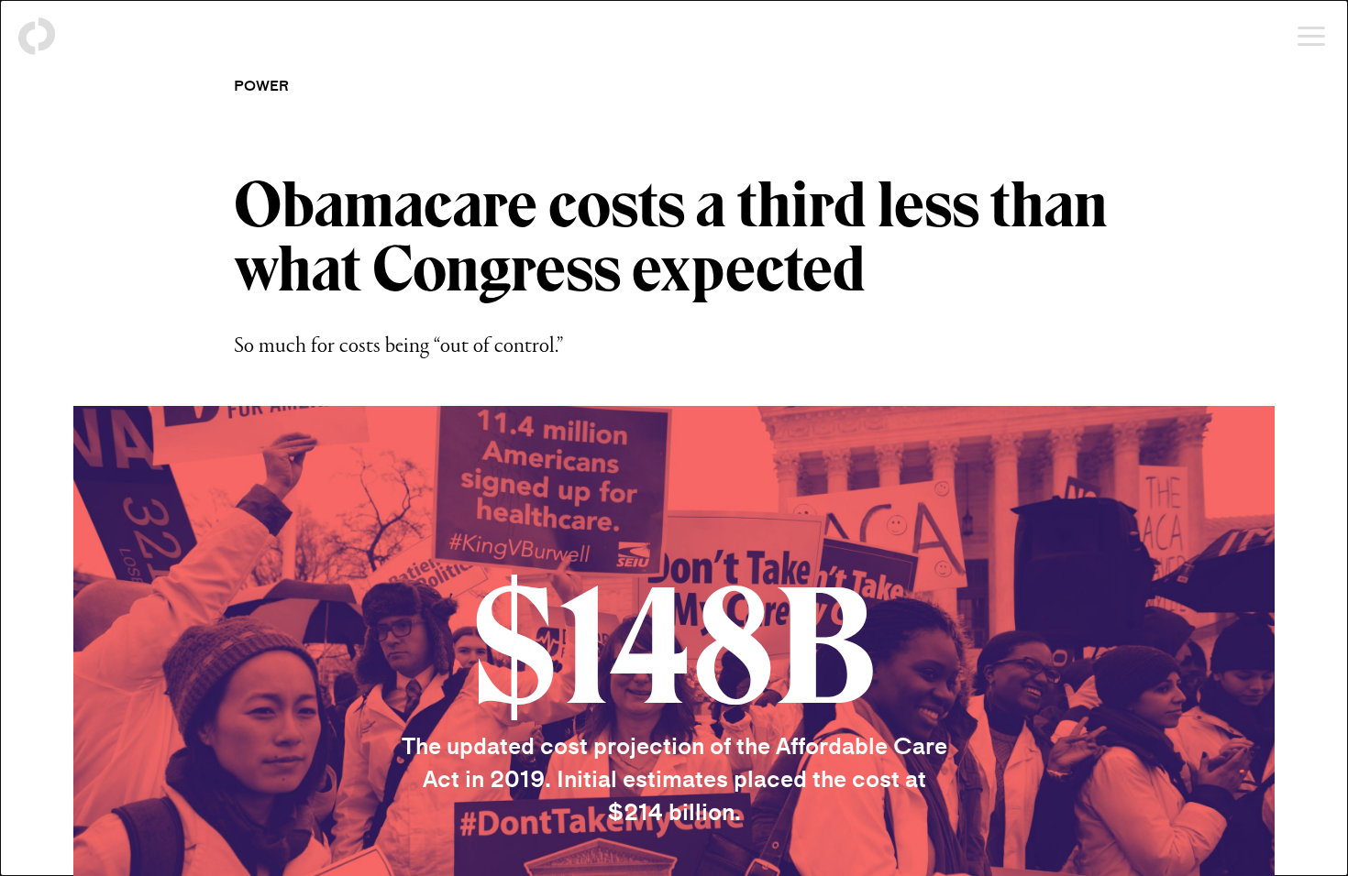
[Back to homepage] (36, 36)
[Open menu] (1311, 36)
